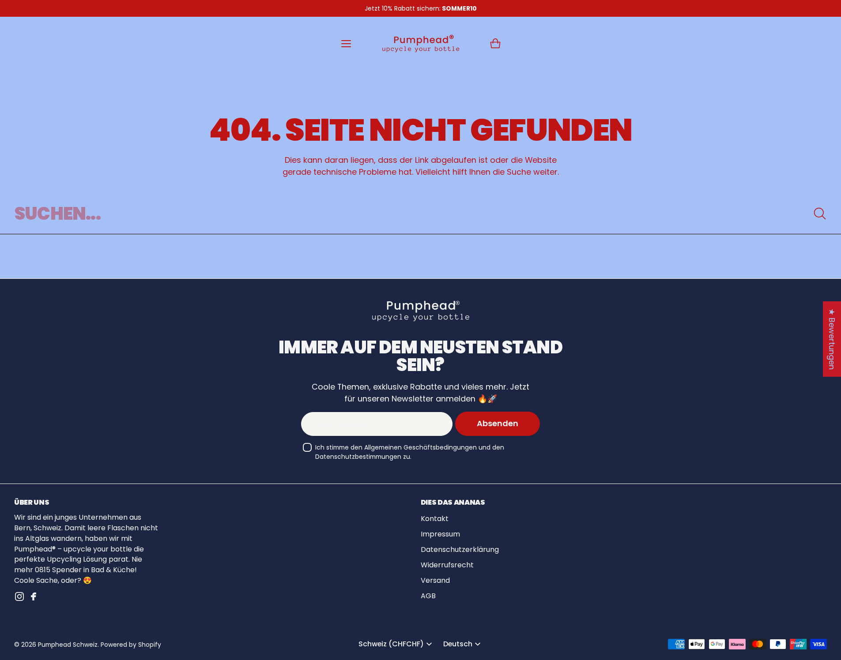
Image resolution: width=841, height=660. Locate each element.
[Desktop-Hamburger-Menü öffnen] (346, 43)
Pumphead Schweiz (68, 644)
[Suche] (820, 213)
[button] (495, 43)
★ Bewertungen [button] (831, 339)
